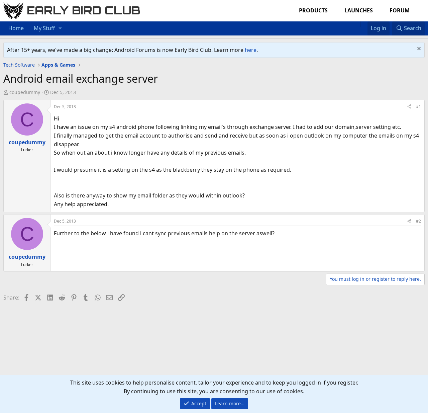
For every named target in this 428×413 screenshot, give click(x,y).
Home (16, 28)
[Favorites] (363, 24)
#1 (418, 106)
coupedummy (24, 92)
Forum (400, 10)
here (250, 50)
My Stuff (44, 28)
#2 (418, 221)
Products (313, 10)
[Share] (409, 106)
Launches (358, 10)
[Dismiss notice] (418, 49)
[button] (60, 28)
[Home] (357, 24)
